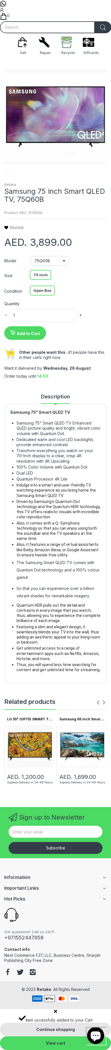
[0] (3, 18)
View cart (55, 1043)
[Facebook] (7, 973)
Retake (10, 184)
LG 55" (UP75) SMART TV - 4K (29, 719)
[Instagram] (32, 973)
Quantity (12, 303)
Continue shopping (55, 1029)
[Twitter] (20, 973)
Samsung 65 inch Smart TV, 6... (80, 719)
